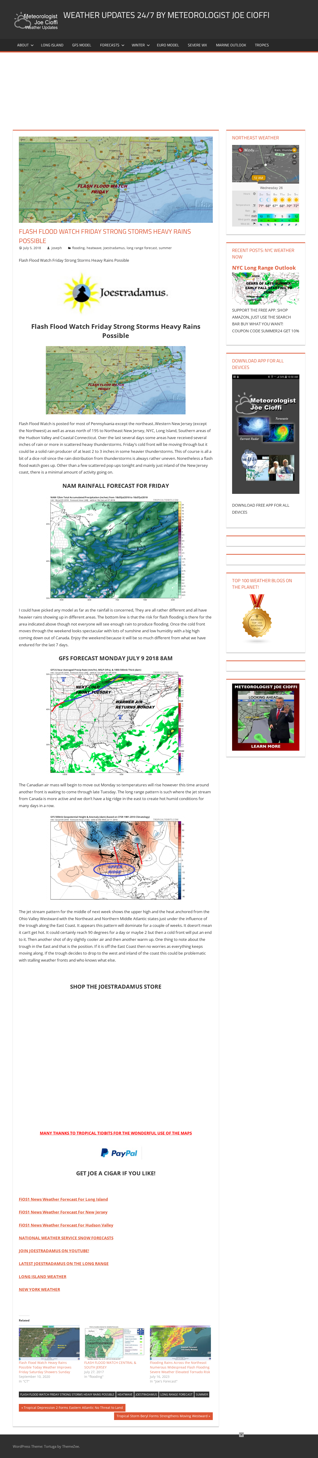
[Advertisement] (159, 87)
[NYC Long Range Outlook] (265, 303)
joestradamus (146, 1394)
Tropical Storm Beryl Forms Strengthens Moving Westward (162, 1416)
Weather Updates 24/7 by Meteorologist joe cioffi (166, 14)
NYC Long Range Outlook (264, 267)
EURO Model (168, 45)
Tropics (262, 45)
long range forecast (142, 248)
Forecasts (109, 45)
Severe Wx (197, 45)
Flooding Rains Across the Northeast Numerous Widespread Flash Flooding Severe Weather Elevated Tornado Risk (180, 1367)
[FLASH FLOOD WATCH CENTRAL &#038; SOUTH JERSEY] (114, 1342)
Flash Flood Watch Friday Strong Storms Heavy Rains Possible (67, 1394)
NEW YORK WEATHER (39, 1289)
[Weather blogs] (257, 643)
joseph (56, 248)
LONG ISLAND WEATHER (42, 1276)
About (23, 45)
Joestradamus (114, 248)
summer (165, 248)
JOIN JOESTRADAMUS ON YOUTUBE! (54, 1250)
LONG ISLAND (52, 45)
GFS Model (81, 45)
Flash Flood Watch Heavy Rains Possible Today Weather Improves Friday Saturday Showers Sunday (45, 1367)
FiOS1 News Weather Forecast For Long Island (63, 1199)
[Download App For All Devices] (265, 492)
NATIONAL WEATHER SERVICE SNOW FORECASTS (66, 1238)
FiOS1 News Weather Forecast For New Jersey (63, 1212)
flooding (78, 248)
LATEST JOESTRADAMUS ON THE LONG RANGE (64, 1263)
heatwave (94, 248)
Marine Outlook (231, 45)
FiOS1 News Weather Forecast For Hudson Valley (66, 1225)
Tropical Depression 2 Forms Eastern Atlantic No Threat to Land (73, 1408)
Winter (138, 45)
